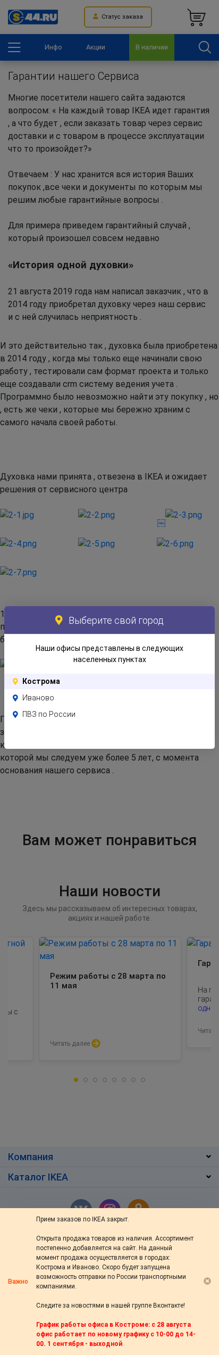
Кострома (41, 681)
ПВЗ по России (48, 714)
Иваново (38, 697)
